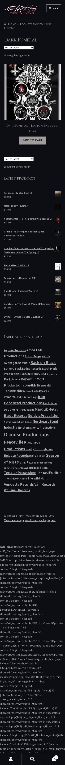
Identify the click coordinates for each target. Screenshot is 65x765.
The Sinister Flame (15, 478)
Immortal (10, 397)
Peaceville (14, 442)
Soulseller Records (42, 462)
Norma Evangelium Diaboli (18, 421)
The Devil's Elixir (49, 473)
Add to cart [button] (32, 140)
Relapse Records (16, 455)
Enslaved (27, 391)
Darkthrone (12, 379)
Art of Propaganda (37, 356)
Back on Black (43, 362)
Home (12, 24)
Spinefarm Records (13, 467)
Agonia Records (15, 350)
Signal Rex (24, 462)
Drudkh (30, 385)
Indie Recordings (27, 397)
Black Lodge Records (28, 369)
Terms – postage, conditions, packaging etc (30, 520)
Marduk (41, 409)
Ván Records (44, 484)
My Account (11, 759)
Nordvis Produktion (43, 415)
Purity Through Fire (39, 449)
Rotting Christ (37, 455)
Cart (50, 756)
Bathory (9, 369)
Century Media (39, 374)
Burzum (25, 374)
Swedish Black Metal (35, 467)
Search (32, 759)
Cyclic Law (53, 374)
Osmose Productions (26, 434)
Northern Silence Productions (37, 428)
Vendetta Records (19, 484)
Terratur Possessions (20, 472)
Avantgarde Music (17, 363)
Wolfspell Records (17, 490)
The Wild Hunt (38, 478)
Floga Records (40, 391)
